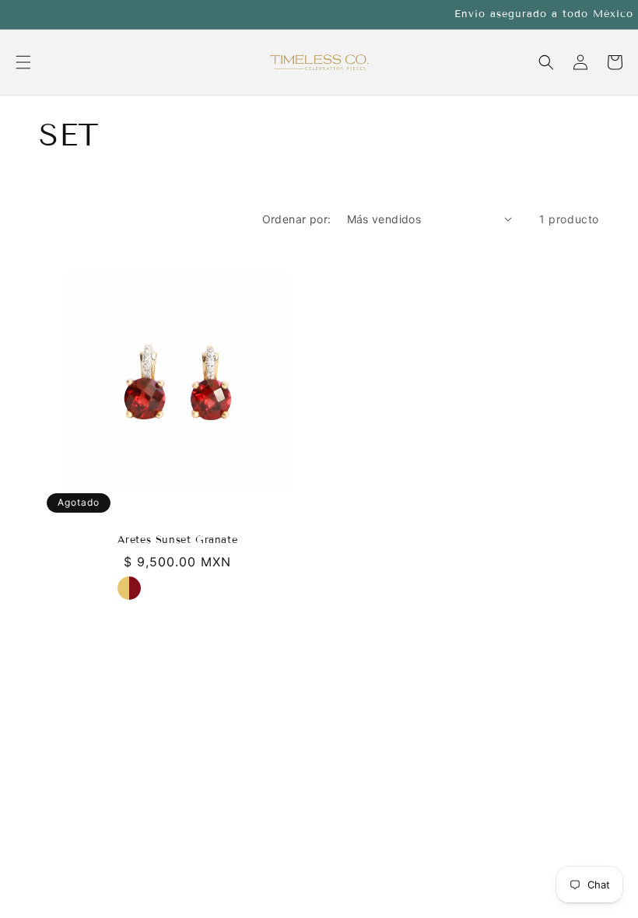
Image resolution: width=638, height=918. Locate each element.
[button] (23, 62)
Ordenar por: (296, 219)
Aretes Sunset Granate (177, 540)
